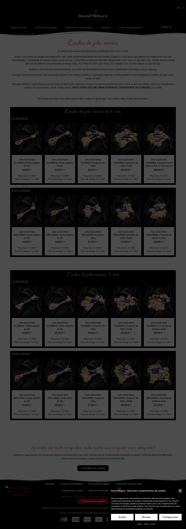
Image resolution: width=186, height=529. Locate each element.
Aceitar (122, 517)
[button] (180, 490)
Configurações (170, 517)
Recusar (146, 517)
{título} (139, 524)
